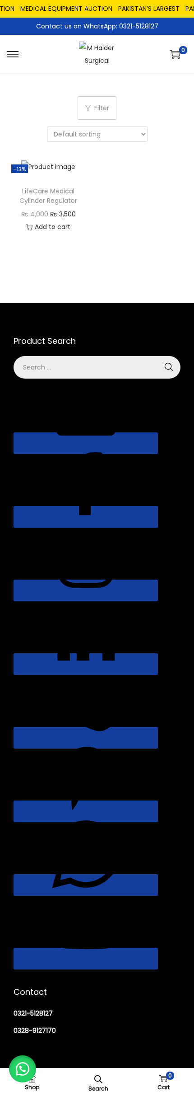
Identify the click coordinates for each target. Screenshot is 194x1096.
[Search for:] (97, 367)
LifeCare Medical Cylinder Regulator (48, 196)
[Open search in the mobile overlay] (98, 1078)
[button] (22, 1068)
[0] (175, 54)
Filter (101, 107)
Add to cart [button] (52, 226)
